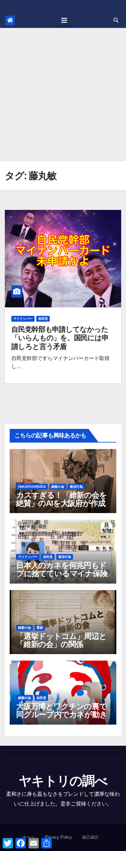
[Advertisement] (63, 94)
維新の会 (57, 486)
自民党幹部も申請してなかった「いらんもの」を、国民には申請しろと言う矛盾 (60, 338)
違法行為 (76, 486)
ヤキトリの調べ (63, 781)
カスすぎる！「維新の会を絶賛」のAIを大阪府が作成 (61, 499)
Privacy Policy (58, 837)
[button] (116, 20)
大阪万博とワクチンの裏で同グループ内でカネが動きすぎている (61, 714)
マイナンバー (23, 318)
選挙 (40, 627)
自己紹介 (90, 837)
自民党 (43, 318)
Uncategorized (32, 486)
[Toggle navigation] (64, 20)
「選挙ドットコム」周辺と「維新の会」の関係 (61, 640)
